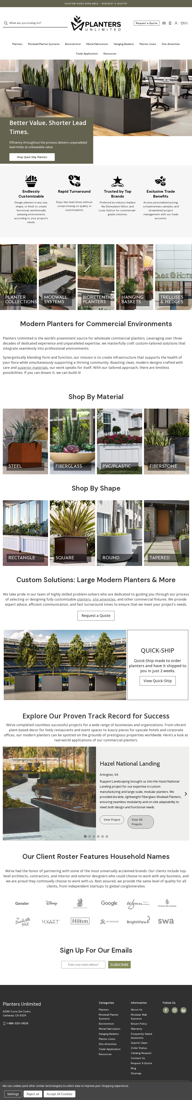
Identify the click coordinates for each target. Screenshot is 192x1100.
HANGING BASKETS (132, 299)
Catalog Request (141, 1053)
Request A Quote (141, 1063)
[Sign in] (176, 23)
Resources (110, 53)
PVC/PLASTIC (117, 466)
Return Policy (139, 1023)
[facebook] (165, 1010)
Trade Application (87, 53)
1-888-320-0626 (17, 1023)
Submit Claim (139, 1043)
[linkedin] (183, 1010)
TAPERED (160, 558)
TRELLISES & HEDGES (171, 299)
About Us (136, 1009)
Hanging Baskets (124, 44)
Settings (13, 1094)
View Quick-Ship (158, 680)
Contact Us (138, 1058)
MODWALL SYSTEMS (56, 299)
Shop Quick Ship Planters (32, 157)
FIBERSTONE (163, 466)
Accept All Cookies (59, 1094)
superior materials (33, 367)
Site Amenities (171, 44)
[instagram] (174, 1010)
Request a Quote (146, 23)
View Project (112, 819)
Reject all (33, 1094)
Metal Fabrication (97, 44)
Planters (17, 44)
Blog (133, 1068)
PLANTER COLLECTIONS (21, 299)
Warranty (136, 1028)
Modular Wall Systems (139, 1016)
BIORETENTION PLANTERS (100, 299)
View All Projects (137, 822)
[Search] (7, 23)
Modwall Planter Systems (44, 44)
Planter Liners (148, 44)
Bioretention (73, 44)
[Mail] (164, 23)
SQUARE (65, 558)
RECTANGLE (21, 558)
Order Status (139, 1048)
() (186, 23)
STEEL (15, 466)
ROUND (111, 558)
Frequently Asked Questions (141, 1035)
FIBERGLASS (69, 466)
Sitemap (136, 1073)
